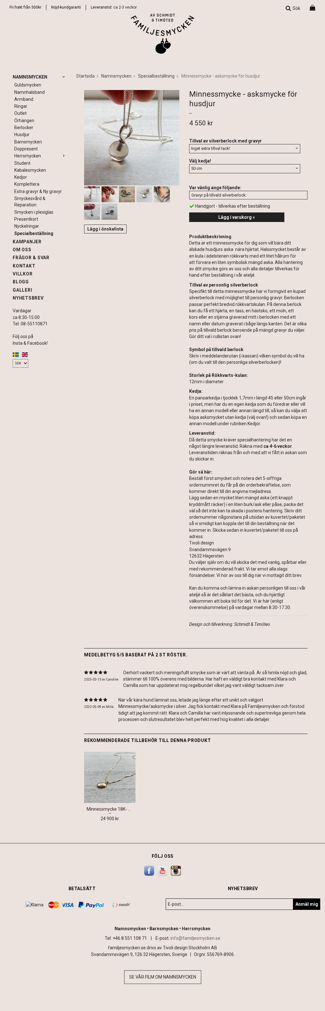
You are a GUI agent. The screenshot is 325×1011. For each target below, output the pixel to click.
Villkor (22, 273)
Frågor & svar (31, 257)
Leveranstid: (102, 7)
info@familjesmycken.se (195, 938)
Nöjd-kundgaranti (66, 7)
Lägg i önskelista (105, 229)
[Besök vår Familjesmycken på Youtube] (162, 870)
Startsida (85, 76)
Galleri (22, 290)
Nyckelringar (26, 226)
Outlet (20, 113)
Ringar (20, 106)
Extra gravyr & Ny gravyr (38, 191)
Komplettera (26, 184)
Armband (23, 99)
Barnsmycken (28, 141)
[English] (25, 354)
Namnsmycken (30, 77)
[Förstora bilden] (131, 137)
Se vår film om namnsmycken (162, 977)
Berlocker (23, 127)
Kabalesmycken (30, 170)
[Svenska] (16, 354)
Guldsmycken (27, 84)
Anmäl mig (306, 904)
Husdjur (22, 134)
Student (22, 163)
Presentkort (26, 219)
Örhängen (24, 120)
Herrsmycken (27, 155)
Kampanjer (27, 241)
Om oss (22, 249)
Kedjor (20, 177)
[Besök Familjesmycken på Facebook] (149, 870)
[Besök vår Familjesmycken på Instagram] (176, 870)
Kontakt (24, 265)
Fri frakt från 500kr (25, 7)
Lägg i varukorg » (236, 217)
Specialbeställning (33, 233)
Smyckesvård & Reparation (29, 201)
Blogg (21, 281)
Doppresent (26, 148)
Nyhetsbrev (28, 298)
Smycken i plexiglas (33, 212)
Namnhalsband (29, 92)
